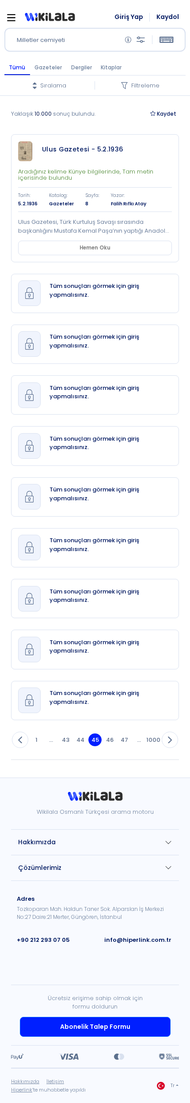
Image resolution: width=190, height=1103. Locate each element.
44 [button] (80, 740)
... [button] (51, 740)
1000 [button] (153, 740)
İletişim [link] (55, 1081)
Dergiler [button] (81, 67)
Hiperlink (21, 1089)
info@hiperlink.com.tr (137, 940)
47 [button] (124, 740)
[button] (50, 17)
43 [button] (65, 740)
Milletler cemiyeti (41, 40)
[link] (28, 151)
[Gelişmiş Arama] (141, 40)
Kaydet (166, 113)
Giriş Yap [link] (128, 17)
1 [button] (36, 740)
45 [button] (95, 740)
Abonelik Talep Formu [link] (95, 1026)
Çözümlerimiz (39, 867)
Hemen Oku (95, 247)
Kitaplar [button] (111, 67)
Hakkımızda (37, 842)
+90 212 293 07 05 (43, 940)
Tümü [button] (17, 67)
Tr (173, 1085)
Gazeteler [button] (48, 67)
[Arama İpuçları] (128, 40)
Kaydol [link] (167, 17)
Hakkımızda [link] (25, 1081)
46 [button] (110, 740)
